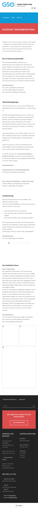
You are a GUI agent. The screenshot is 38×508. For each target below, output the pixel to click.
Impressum (22, 399)
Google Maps (12, 495)
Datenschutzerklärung (10, 399)
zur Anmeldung (19, 422)
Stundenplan (6, 17)
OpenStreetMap (13, 497)
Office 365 (19, 17)
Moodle (13, 17)
